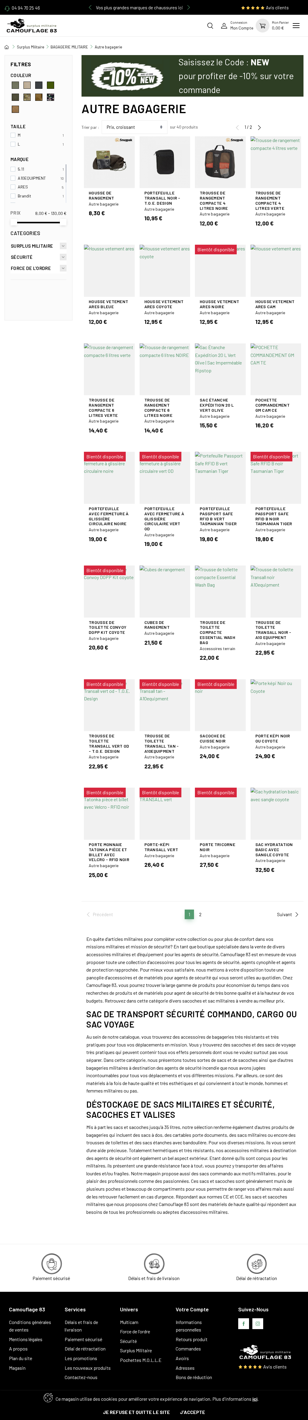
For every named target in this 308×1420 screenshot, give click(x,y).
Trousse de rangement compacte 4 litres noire (214, 200)
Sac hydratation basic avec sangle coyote (274, 849)
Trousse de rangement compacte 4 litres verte (269, 200)
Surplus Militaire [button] (32, 246)
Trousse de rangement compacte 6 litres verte (103, 407)
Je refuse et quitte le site (136, 1412)
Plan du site (20, 1358)
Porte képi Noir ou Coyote (272, 738)
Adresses (185, 1368)
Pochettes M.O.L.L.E (141, 1360)
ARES (23, 186)
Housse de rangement (101, 195)
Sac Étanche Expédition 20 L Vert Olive (217, 405)
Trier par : (90, 127)
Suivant (284, 914)
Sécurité (128, 1341)
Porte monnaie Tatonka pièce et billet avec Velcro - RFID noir (109, 852)
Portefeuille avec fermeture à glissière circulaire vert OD (164, 518)
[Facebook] (243, 1323)
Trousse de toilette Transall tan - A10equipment (161, 743)
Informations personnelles (189, 1326)
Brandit (24, 195)
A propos (18, 1348)
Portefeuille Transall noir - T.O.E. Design (162, 198)
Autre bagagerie (104, 203)
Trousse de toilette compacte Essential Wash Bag (217, 632)
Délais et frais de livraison (81, 1326)
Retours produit (192, 1339)
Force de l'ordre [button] (31, 268)
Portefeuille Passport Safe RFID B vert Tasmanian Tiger (218, 516)
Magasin (17, 1368)
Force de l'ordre (135, 1331)
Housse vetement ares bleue (108, 304)
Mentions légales (25, 1339)
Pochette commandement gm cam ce (272, 405)
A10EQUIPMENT (32, 178)
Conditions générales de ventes (30, 1326)
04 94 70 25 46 (26, 8)
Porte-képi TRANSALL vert (161, 847)
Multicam (129, 1322)
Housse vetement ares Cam (275, 304)
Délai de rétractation (85, 1348)
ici (254, 1399)
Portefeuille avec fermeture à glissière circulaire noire (108, 516)
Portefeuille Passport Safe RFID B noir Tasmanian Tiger (273, 516)
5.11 (21, 169)
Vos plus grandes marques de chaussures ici (139, 7)
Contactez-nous (81, 1377)
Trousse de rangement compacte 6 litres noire (158, 407)
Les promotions (81, 1358)
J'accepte (192, 1412)
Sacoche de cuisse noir (213, 738)
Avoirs (182, 1358)
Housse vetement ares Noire (219, 304)
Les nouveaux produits (88, 1368)
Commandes (188, 1348)
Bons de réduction (194, 1377)
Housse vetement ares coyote (164, 304)
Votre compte (192, 1309)
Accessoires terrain (217, 648)
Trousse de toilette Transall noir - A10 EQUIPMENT (273, 630)
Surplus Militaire (136, 1350)
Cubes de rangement (157, 625)
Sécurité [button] (21, 257)
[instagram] (257, 1323)
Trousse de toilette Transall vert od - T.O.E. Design (109, 743)
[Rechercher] (210, 26)
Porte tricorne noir (217, 847)
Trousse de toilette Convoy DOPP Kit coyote (107, 627)
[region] (38, 140)
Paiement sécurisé (83, 1339)
